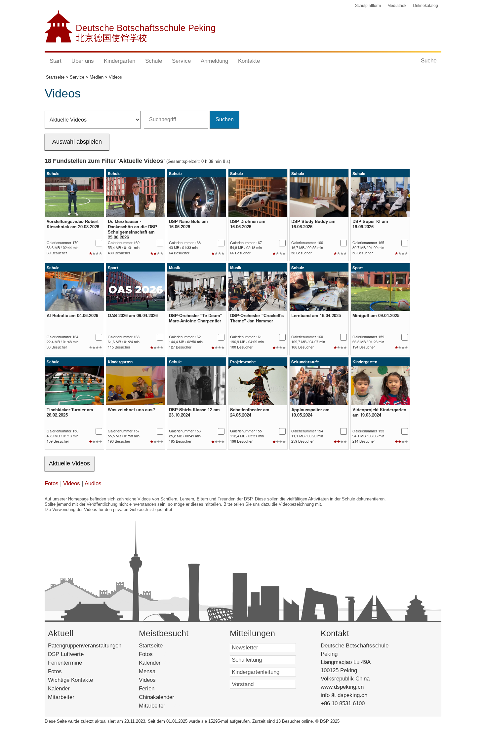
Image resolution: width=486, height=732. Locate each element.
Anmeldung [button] (214, 61)
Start (55, 61)
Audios (93, 483)
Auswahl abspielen (77, 141)
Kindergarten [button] (119, 61)
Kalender (59, 688)
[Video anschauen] (74, 197)
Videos (71, 483)
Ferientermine (65, 663)
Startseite (161, 645)
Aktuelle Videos (69, 463)
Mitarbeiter (61, 697)
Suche (428, 60)
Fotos (52, 483)
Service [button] (181, 61)
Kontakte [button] (249, 61)
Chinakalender (164, 697)
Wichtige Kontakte (70, 680)
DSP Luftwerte (66, 654)
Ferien (154, 688)
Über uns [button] (82, 61)
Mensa (156, 671)
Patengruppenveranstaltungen (84, 645)
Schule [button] (153, 61)
